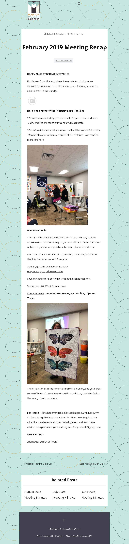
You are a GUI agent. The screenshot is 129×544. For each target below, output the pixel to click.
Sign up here (94, 427)
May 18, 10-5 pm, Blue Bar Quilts (45, 271)
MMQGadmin (58, 34)
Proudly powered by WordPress (50, 536)
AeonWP (87, 536)
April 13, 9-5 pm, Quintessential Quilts (48, 266)
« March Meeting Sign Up (38, 463)
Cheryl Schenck (35, 293)
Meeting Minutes (64, 61)
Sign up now (59, 286)
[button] (79, 3)
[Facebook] (64, 520)
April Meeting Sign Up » (92, 463)
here (41, 139)
